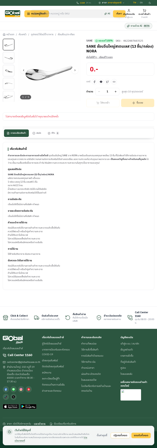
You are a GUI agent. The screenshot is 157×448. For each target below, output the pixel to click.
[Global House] (12, 13)
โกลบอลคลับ (126, 374)
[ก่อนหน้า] (23, 70)
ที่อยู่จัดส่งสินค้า (128, 362)
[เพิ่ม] (115, 91)
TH (134, 3)
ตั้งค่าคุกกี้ (102, 435)
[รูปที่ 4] (8, 83)
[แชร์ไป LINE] (101, 82)
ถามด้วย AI (140, 26)
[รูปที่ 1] (8, 44)
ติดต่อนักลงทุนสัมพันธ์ (53, 367)
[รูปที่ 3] (8, 70)
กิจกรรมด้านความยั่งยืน (53, 385)
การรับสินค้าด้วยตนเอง (92, 356)
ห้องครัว (23, 34)
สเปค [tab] (38, 133)
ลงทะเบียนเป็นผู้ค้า (51, 379)
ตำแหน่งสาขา (87, 368)
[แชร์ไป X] (107, 82)
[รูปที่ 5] (8, 96)
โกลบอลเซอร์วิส (88, 380)
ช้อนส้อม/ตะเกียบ (66, 34)
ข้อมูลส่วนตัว (127, 350)
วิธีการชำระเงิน (88, 362)
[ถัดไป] (74, 70)
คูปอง (123, 368)
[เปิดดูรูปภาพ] (49, 70)
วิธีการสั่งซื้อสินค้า (89, 350)
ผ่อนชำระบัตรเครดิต (91, 374)
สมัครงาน (46, 373)
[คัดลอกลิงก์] (114, 82)
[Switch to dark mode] (149, 2)
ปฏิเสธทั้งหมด (120, 435)
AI (109, 13)
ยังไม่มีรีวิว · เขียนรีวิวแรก (99, 57)
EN (141, 3)
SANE (89, 41)
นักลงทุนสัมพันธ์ (50, 361)
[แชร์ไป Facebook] (94, 82)
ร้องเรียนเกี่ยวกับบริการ (65, 424)
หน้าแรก (10, 34)
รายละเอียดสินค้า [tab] (18, 133)
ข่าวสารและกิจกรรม (51, 391)
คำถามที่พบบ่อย (88, 344)
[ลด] (99, 91)
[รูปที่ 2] (8, 57)
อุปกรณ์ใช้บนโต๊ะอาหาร (42, 34)
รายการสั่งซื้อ (127, 356)
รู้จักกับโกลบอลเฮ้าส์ (51, 344)
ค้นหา (119, 14)
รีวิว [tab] (55, 133)
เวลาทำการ (40, 424)
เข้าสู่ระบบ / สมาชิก (130, 344)
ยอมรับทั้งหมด (141, 435)
